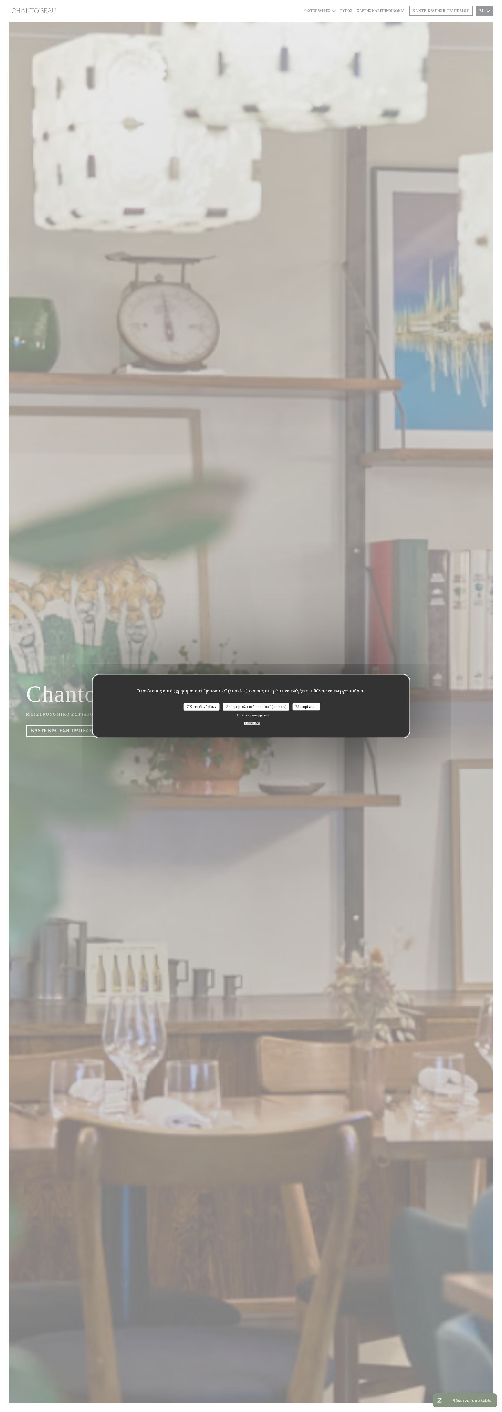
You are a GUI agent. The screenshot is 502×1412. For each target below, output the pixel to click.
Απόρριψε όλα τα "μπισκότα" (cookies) (256, 706)
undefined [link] (252, 723)
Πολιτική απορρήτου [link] (253, 715)
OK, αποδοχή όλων (201, 706)
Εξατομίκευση (306, 706)
